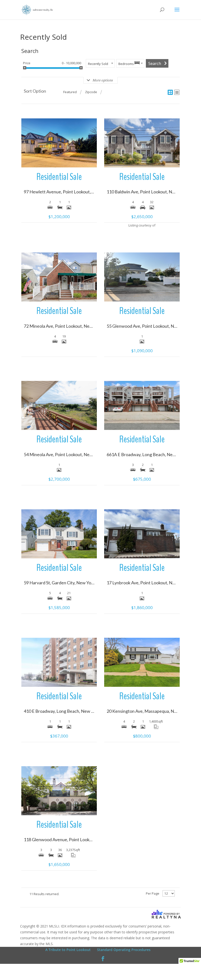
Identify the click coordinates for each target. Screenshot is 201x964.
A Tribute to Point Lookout (68, 949)
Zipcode (91, 92)
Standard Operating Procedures (124, 949)
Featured (70, 92)
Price (26, 63)
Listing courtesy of (141, 225)
